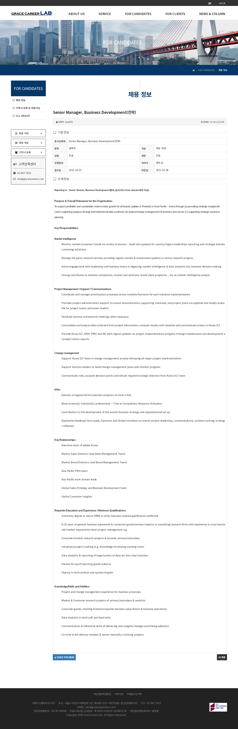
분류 (56, 148)
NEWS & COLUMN (212, 13)
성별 (56, 155)
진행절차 (58, 163)
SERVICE (104, 13)
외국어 (144, 163)
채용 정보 (20, 100)
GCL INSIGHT (22, 116)
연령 (143, 155)
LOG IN (222, 3)
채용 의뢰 (23, 133)
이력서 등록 (24, 152)
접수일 (57, 170)
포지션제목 (60, 141)
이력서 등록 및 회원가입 (27, 108)
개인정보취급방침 (102, 694)
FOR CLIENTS (175, 13)
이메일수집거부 (134, 694)
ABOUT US (76, 13)
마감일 (144, 170)
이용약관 (118, 694)
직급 (143, 148)
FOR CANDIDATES (138, 13)
